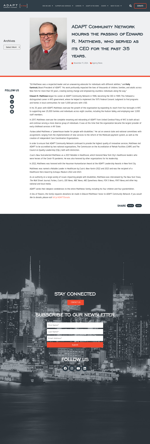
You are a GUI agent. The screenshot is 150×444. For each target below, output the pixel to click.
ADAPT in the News (92, 6)
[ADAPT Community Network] (15, 6)
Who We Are (47, 6)
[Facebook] (12, 97)
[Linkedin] (12, 112)
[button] (130, 6)
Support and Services (63, 6)
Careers (78, 6)
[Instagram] (12, 102)
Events (103, 6)
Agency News (97, 63)
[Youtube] (12, 107)
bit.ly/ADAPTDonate (61, 197)
